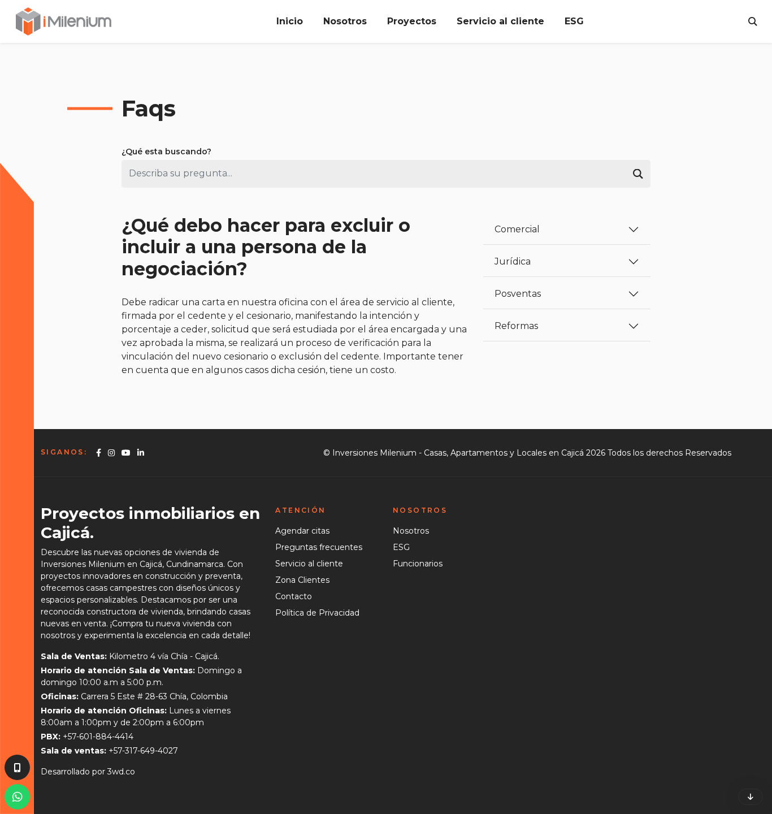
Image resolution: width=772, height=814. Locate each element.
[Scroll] (750, 797)
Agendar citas (302, 531)
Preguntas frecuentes (318, 547)
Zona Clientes (302, 580)
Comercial (517, 229)
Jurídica (513, 261)
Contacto (293, 596)
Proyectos (411, 21)
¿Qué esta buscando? (166, 151)
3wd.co (121, 772)
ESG (574, 21)
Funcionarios (418, 563)
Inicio (289, 21)
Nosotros (345, 21)
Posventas (518, 293)
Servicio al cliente (500, 21)
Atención (300, 510)
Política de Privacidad (317, 613)
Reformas (516, 326)
